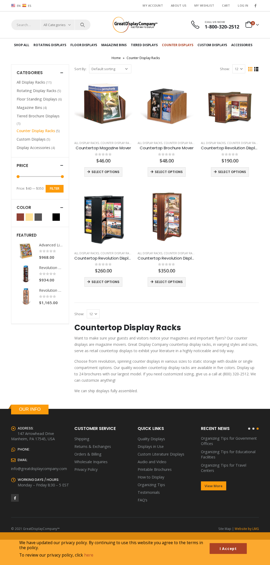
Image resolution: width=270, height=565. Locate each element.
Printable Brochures (155, 469)
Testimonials (149, 492)
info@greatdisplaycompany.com (39, 468)
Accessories (241, 45)
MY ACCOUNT (153, 5)
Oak (29, 217)
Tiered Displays (144, 45)
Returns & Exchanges (92, 446)
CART (226, 5)
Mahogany (20, 217)
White (47, 217)
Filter (54, 188)
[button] (249, 428)
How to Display (151, 477)
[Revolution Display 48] (26, 274)
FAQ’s (142, 499)
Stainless (38, 217)
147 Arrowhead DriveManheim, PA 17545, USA (33, 436)
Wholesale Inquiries (91, 461)
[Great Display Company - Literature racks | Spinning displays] (135, 25)
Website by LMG (247, 528)
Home (116, 58)
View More (214, 475)
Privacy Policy (86, 469)
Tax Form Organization (221, 459)
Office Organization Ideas (223, 451)
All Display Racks (86, 143)
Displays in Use (151, 446)
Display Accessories (33, 147)
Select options (105, 172)
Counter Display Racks (117, 143)
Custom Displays (212, 45)
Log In (243, 5)
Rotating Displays (49, 45)
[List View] (256, 69)
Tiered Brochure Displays (38, 115)
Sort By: (80, 68)
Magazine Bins (113, 45)
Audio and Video (152, 461)
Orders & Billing (88, 454)
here (88, 555)
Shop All (21, 45)
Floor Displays (83, 45)
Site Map (224, 528)
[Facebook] (255, 5)
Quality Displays (151, 438)
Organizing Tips (151, 484)
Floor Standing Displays (37, 99)
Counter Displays (177, 45)
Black (56, 217)
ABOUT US (178, 5)
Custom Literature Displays (161, 454)
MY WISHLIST (204, 5)
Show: (225, 68)
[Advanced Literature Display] (26, 251)
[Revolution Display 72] (26, 296)
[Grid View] (250, 69)
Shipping (81, 438)
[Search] (82, 25)
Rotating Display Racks (36, 90)
